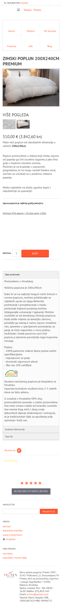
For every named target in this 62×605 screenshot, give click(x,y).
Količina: (7, 253)
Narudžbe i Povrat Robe (15, 558)
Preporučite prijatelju (6, 263)
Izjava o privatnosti (12, 535)
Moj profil (8, 553)
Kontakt (24, 3)
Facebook (11, 539)
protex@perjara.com (37, 594)
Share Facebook (13, 263)
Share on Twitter (20, 263)
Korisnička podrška (13, 530)
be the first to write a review (31, 491)
